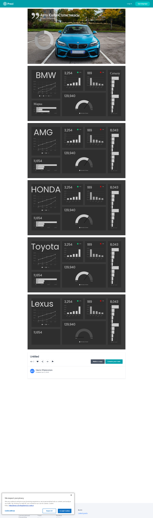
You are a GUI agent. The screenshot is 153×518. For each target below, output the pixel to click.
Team (39, 515)
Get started (142, 4)
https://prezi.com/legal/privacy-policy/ (21, 505)
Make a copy (98, 361)
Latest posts (83, 513)
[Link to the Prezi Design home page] (11, 4)
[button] (41, 95)
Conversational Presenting (24, 516)
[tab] (34, 25)
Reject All (49, 511)
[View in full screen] (122, 12)
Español (59, 515)
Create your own (114, 361)
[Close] (71, 495)
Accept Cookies (65, 511)
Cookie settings (10, 510)
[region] (38, 504)
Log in (129, 3)
